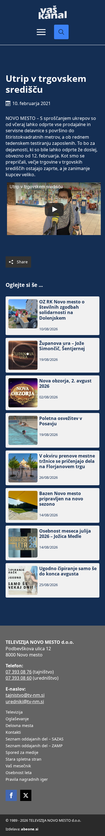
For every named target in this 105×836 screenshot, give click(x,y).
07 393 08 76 (19, 672)
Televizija (14, 712)
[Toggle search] (61, 32)
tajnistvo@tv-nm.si (25, 695)
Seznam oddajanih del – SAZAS (35, 739)
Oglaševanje (17, 719)
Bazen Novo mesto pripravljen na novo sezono (61, 499)
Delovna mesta (19, 726)
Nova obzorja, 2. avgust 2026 (65, 383)
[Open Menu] (41, 31)
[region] (52, 792)
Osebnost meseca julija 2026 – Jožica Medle (65, 533)
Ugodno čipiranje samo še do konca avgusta (68, 571)
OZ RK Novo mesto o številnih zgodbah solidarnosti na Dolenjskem (62, 310)
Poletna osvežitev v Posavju (60, 421)
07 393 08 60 (19, 678)
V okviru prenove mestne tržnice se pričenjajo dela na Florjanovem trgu (67, 461)
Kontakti (13, 732)
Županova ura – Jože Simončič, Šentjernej (62, 346)
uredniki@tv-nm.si (25, 701)
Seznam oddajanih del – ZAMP (34, 746)
